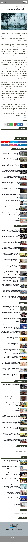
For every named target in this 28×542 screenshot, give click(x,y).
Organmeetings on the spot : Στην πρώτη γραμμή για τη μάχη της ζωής (11, 473)
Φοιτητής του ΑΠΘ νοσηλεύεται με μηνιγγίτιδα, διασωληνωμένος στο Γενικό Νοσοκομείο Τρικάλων (12, 486)
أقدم (3, 135)
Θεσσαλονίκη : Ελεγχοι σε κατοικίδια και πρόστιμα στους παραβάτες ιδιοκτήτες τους (11, 214)
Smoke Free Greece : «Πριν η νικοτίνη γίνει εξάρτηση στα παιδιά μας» (11, 461)
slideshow (24, 513)
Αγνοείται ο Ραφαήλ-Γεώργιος (13, 200)
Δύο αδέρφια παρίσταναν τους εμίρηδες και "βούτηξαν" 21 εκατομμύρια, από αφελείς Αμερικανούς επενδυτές (11, 370)
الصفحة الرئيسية (23, 6)
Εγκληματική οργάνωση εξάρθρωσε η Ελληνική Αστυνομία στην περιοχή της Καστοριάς (11, 292)
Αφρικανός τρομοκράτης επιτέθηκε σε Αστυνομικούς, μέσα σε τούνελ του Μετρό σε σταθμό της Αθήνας (11, 273)
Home (22, 539)
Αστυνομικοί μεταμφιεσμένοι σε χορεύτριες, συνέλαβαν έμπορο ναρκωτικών (13, 345)
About (18, 539)
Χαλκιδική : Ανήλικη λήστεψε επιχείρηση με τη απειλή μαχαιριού (11, 297)
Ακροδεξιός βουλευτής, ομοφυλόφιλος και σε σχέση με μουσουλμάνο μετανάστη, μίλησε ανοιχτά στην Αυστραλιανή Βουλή (11, 351)
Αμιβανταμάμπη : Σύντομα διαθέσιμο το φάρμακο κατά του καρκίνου (11, 467)
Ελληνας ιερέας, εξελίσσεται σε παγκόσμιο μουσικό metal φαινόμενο (11, 338)
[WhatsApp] (11, 124)
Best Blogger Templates (17, 537)
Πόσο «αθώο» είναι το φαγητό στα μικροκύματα (12, 503)
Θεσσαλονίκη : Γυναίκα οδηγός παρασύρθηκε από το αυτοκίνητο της (11, 357)
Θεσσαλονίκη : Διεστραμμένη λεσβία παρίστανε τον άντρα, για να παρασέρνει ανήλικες (11, 320)
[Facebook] (21, 124)
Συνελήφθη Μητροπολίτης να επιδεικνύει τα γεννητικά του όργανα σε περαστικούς (10, 332)
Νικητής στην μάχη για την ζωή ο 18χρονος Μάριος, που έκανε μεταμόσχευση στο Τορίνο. (12, 492)
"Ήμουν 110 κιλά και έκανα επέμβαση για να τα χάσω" (11, 479)
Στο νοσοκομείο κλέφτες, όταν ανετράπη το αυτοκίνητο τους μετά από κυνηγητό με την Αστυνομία (11, 190)
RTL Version (6, 539)
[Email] (8, 124)
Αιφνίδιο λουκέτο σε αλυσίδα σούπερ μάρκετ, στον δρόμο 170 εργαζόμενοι (11, 385)
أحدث (25, 135)
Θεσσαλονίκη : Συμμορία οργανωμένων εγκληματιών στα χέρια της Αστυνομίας (11, 285)
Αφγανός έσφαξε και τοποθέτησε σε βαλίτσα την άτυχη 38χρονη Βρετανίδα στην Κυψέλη (11, 261)
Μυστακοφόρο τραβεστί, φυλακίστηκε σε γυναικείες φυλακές (11, 313)
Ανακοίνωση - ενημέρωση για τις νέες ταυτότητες (11, 219)
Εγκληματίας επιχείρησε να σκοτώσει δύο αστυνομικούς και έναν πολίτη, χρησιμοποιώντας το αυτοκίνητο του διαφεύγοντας (11, 279)
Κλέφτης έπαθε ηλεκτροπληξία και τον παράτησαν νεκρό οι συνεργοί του (11, 254)
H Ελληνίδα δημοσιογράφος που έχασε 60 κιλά (11, 497)
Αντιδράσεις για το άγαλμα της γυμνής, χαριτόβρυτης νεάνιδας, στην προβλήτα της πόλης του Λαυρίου (11, 308)
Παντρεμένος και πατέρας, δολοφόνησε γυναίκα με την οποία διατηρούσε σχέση (11, 415)
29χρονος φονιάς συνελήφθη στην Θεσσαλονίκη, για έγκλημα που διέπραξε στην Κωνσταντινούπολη (11, 165)
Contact (13, 539)
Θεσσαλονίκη (17, 513)
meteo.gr (24, 117)
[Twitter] (18, 124)
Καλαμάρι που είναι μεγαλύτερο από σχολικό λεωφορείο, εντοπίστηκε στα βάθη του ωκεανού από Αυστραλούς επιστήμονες (11, 326)
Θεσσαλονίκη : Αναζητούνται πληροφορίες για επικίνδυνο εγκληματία (11, 177)
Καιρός (17, 6)
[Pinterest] (15, 124)
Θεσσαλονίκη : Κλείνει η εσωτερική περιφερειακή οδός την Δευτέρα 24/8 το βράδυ (11, 153)
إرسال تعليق (24, 131)
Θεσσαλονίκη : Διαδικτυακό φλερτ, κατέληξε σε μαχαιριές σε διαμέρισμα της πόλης (11, 171)
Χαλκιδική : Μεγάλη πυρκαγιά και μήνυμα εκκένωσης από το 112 (10, 183)
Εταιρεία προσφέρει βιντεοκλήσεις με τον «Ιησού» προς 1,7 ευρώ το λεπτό (11, 375)
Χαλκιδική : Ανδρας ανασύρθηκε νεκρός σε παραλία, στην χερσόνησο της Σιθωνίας (11, 196)
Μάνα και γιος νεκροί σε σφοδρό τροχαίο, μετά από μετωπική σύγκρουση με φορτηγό (11, 208)
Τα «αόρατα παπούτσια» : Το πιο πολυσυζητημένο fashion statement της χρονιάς (11, 364)
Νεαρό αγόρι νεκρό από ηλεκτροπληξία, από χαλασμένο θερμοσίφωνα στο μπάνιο (11, 404)
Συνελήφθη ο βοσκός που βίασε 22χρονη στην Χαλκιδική (10, 158)
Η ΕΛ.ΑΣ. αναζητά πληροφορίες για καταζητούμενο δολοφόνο (12, 266)
